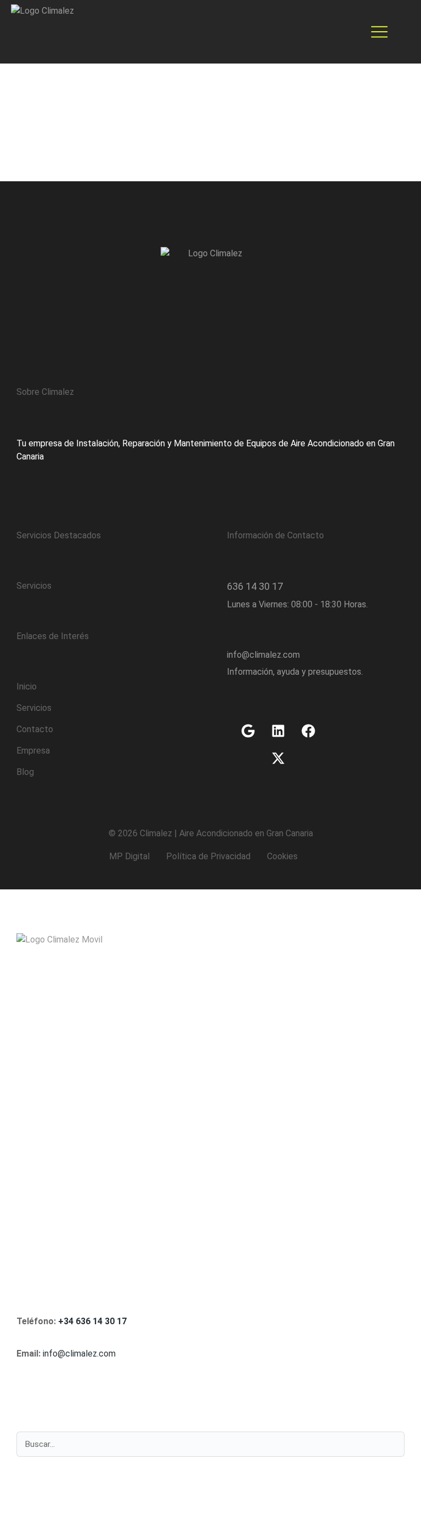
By (55, 107)
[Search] (390, 1444)
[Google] (248, 730)
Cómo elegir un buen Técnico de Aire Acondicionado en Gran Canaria (194, 90)
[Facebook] (308, 730)
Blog (21, 107)
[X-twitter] (278, 758)
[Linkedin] (278, 730)
